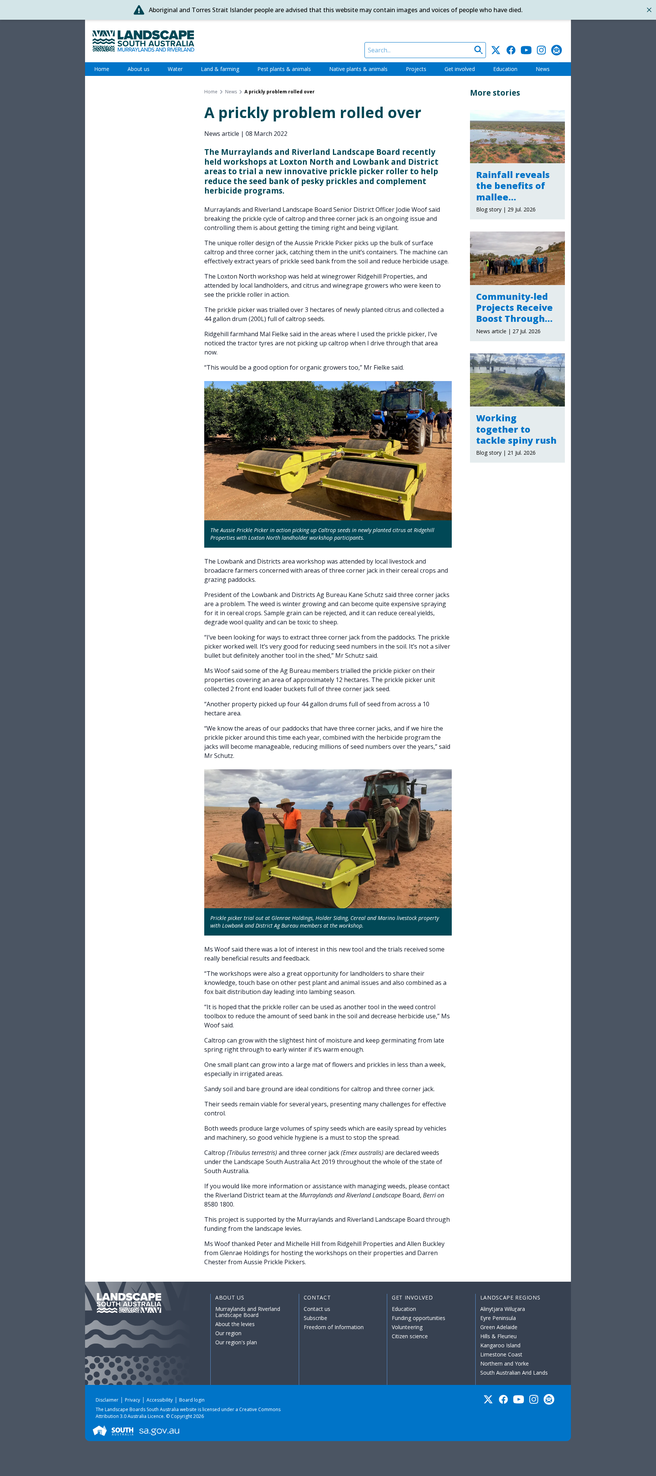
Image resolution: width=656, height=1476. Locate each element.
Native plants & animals (358, 68)
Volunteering (407, 1327)
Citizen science (410, 1336)
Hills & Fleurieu (498, 1336)
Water (175, 68)
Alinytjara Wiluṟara (502, 1308)
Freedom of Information (334, 1327)
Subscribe (315, 1318)
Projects (416, 68)
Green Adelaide (498, 1327)
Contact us (317, 1308)
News (543, 68)
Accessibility (160, 1400)
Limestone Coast (501, 1354)
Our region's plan (236, 1342)
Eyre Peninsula (498, 1318)
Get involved (460, 68)
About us (139, 68)
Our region (228, 1333)
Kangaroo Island (500, 1345)
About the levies (235, 1324)
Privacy (132, 1400)
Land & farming (220, 68)
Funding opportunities (418, 1318)
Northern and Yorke (504, 1363)
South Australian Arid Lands (514, 1372)
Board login (192, 1400)
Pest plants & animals (284, 68)
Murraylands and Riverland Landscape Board (247, 1311)
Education (505, 68)
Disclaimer (107, 1400)
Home (101, 68)
